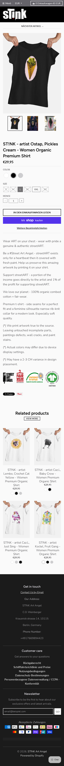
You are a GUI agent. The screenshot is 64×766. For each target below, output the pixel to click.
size (5, 184)
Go (58, 711)
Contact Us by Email (32, 592)
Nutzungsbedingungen (32, 671)
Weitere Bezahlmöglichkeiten (32, 228)
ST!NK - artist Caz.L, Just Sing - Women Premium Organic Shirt (16, 548)
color (6, 169)
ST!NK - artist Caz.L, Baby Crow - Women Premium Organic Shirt (48, 475)
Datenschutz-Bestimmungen (32, 675)
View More (32, 418)
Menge (6, 196)
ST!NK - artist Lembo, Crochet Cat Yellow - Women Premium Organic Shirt (16, 477)
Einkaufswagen (48, 3)
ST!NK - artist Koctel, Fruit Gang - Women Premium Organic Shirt (47, 548)
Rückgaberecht (32, 663)
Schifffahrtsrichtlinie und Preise (32, 667)
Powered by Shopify (32, 755)
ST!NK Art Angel (37, 751)
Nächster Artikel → (32, 26)
